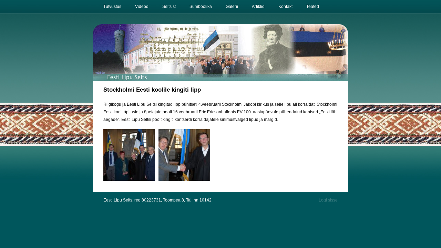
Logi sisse (328, 200)
